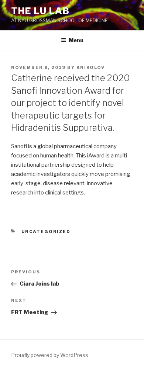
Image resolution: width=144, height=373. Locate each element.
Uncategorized (46, 231)
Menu (76, 40)
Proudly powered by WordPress (49, 355)
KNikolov (90, 67)
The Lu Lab (40, 11)
